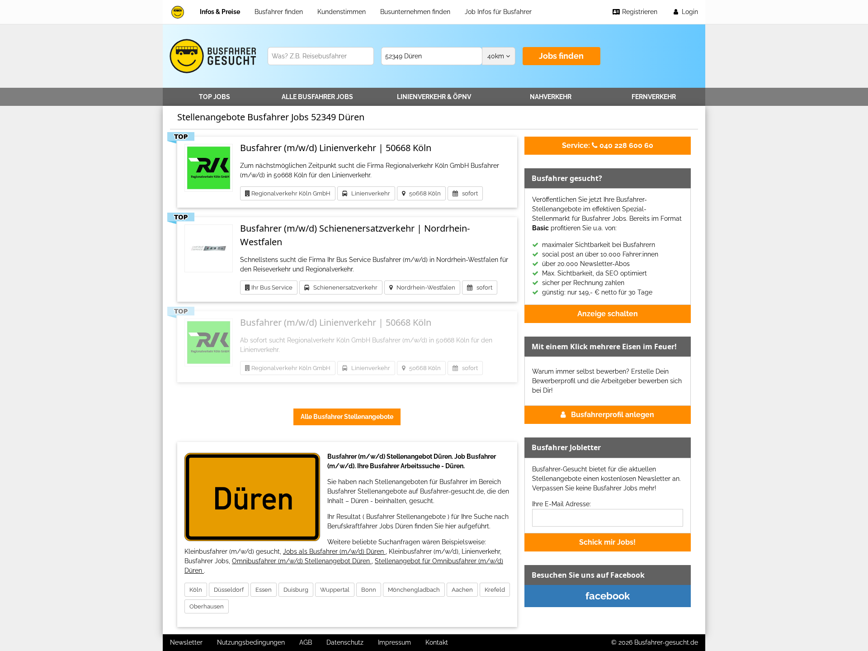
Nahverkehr (550, 96)
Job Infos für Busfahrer (498, 11)
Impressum (394, 642)
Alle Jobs (317, 96)
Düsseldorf (229, 589)
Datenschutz (344, 642)
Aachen (462, 589)
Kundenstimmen (341, 11)
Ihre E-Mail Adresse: (561, 504)
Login (689, 11)
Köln (195, 589)
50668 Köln (423, 193)
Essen (263, 589)
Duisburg (295, 589)
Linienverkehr (434, 96)
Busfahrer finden (279, 11)
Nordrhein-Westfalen (423, 287)
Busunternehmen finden (415, 11)
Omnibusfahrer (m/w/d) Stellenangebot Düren (302, 561)
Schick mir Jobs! (607, 542)
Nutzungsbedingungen (251, 642)
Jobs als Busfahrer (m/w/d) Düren (334, 551)
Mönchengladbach (414, 589)
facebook (607, 596)
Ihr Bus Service (271, 287)
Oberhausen (206, 606)
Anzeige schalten (607, 313)
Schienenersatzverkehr (343, 287)
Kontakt (436, 642)
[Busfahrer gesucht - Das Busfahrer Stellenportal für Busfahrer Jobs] (178, 12)
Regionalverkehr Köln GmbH (290, 193)
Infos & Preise (220, 11)
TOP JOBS (214, 96)
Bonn (368, 589)
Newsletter (186, 642)
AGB (305, 642)
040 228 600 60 (607, 145)
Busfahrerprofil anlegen (612, 414)
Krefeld (495, 589)
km (496, 56)
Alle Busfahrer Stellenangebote (347, 416)
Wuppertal (334, 589)
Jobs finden (561, 56)
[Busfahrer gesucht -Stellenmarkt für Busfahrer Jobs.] (211, 56)
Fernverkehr (654, 96)
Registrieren (638, 11)
